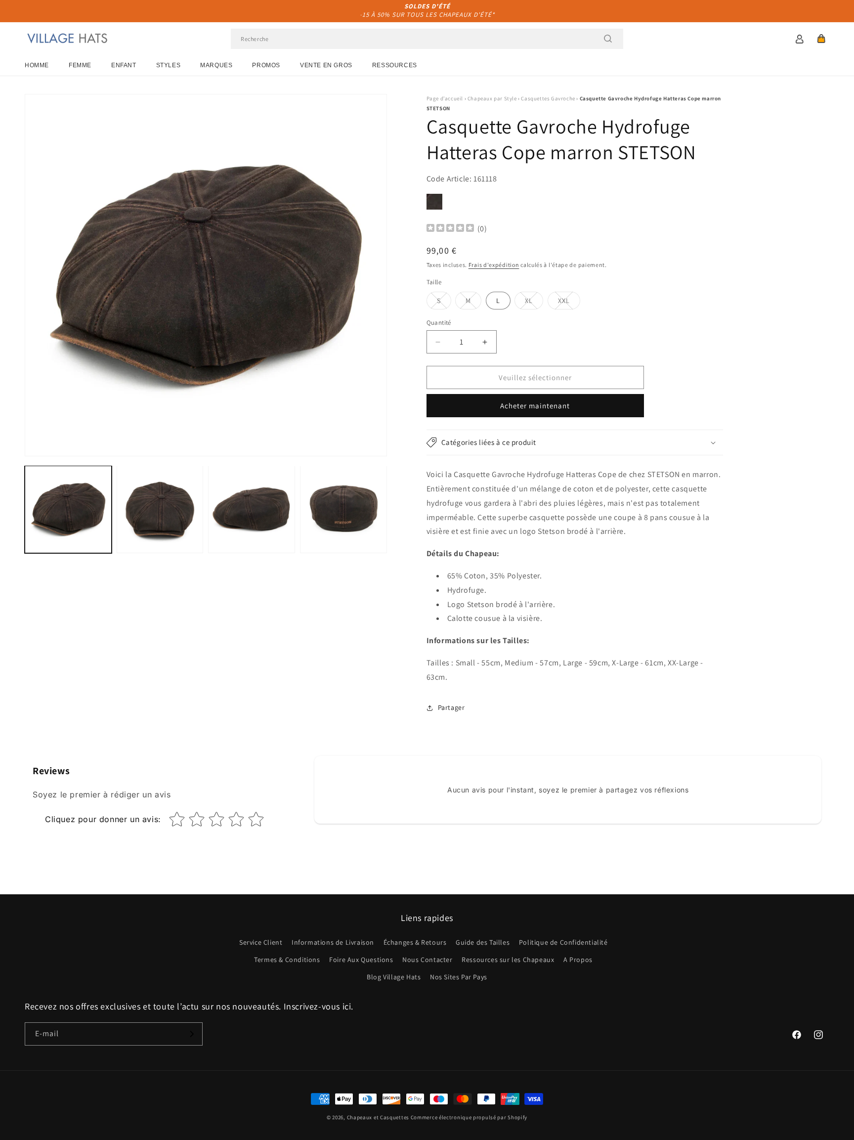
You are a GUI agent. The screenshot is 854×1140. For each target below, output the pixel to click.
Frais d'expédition (494, 264)
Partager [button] (451, 707)
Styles (168, 65)
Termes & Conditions (287, 959)
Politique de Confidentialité (563, 942)
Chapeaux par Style (492, 98)
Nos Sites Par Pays (458, 976)
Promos (266, 65)
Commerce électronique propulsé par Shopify (469, 1117)
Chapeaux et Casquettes (378, 1117)
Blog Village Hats (394, 976)
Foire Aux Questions (361, 959)
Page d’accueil (445, 98)
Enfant (123, 65)
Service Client (260, 942)
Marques (216, 65)
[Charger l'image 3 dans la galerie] (251, 509)
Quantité (439, 322)
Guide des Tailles (483, 942)
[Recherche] (608, 38)
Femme (80, 65)
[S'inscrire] (191, 1034)
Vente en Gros (326, 65)
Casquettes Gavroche (548, 98)
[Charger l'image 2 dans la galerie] (160, 509)
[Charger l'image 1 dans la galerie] (68, 509)
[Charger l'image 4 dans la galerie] (343, 509)
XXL (569, 302)
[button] (821, 39)
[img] (450, 229)
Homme (37, 65)
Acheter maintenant (535, 405)
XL (534, 302)
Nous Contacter (427, 959)
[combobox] (427, 39)
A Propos (578, 959)
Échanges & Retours (415, 942)
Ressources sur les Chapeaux (508, 959)
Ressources (394, 65)
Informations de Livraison (333, 942)
